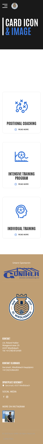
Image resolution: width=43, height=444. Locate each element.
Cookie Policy (8, 439)
